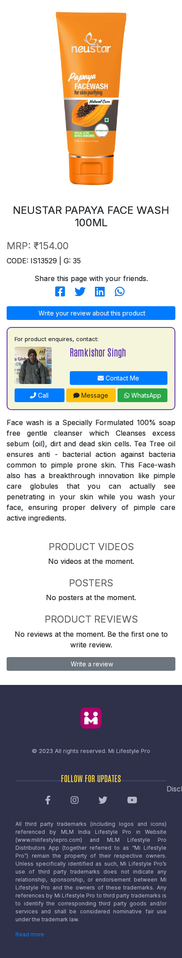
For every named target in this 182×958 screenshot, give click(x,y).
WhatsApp (145, 395)
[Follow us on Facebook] (48, 800)
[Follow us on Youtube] (132, 800)
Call (42, 395)
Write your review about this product (91, 313)
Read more (29, 934)
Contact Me (121, 378)
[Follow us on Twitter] (103, 800)
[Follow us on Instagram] (74, 800)
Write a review (91, 664)
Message (94, 395)
